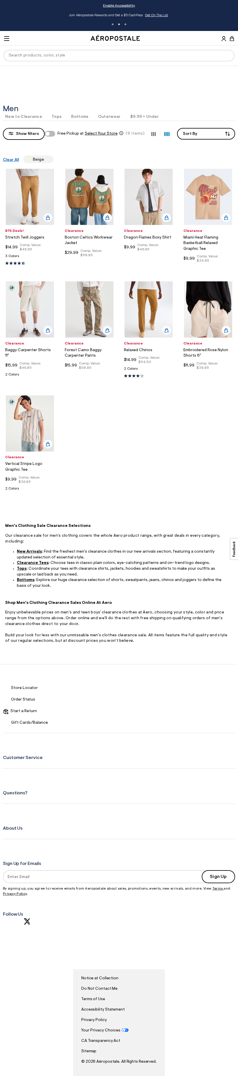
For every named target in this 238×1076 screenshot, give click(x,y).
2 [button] (119, 24)
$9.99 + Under (144, 117)
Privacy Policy (15, 894)
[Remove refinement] (46, 159)
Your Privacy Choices (100, 1031)
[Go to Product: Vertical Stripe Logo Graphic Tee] (30, 490)
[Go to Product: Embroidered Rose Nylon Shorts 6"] (208, 375)
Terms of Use (93, 999)
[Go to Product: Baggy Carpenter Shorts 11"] (30, 376)
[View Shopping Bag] (232, 38)
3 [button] (125, 24)
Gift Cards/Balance (29, 723)
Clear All (11, 160)
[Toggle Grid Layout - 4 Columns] (167, 133)
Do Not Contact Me (99, 989)
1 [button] (112, 24)
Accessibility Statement (103, 1010)
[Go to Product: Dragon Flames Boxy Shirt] (148, 256)
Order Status (23, 700)
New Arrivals (29, 552)
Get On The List (156, 15)
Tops (57, 117)
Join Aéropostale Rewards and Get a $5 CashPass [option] (118, 15)
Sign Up (218, 877)
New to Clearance (23, 117)
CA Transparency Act (100, 1041)
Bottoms (79, 117)
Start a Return (23, 711)
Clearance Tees (32, 563)
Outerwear (109, 117)
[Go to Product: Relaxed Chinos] (148, 370)
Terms (218, 888)
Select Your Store (101, 134)
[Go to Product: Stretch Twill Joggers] (30, 257)
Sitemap (88, 1051)
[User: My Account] (224, 39)
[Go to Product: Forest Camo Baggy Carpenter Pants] (89, 375)
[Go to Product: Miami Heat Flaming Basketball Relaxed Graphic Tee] (208, 267)
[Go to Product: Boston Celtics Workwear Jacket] (89, 262)
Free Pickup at (87, 134)
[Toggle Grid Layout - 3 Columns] (153, 133)
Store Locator (24, 688)
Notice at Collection (99, 978)
